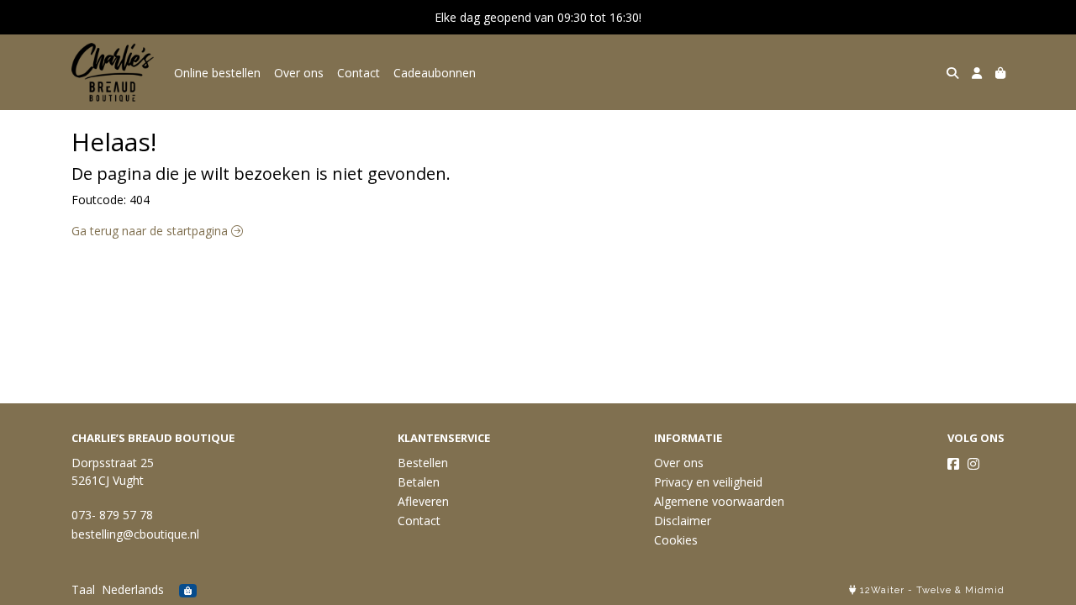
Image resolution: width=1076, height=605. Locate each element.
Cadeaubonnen (434, 73)
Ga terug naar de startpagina (151, 231)
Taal (83, 589)
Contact (358, 73)
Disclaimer (682, 521)
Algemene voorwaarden (719, 501)
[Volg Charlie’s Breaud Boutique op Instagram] (973, 464)
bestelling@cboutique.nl (135, 534)
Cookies (676, 540)
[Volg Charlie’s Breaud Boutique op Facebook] (953, 464)
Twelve (934, 590)
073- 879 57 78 (112, 515)
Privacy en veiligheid (708, 482)
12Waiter (882, 590)
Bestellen (423, 463)
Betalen (419, 482)
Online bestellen (217, 73)
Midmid (985, 590)
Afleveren (423, 501)
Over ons (299, 73)
